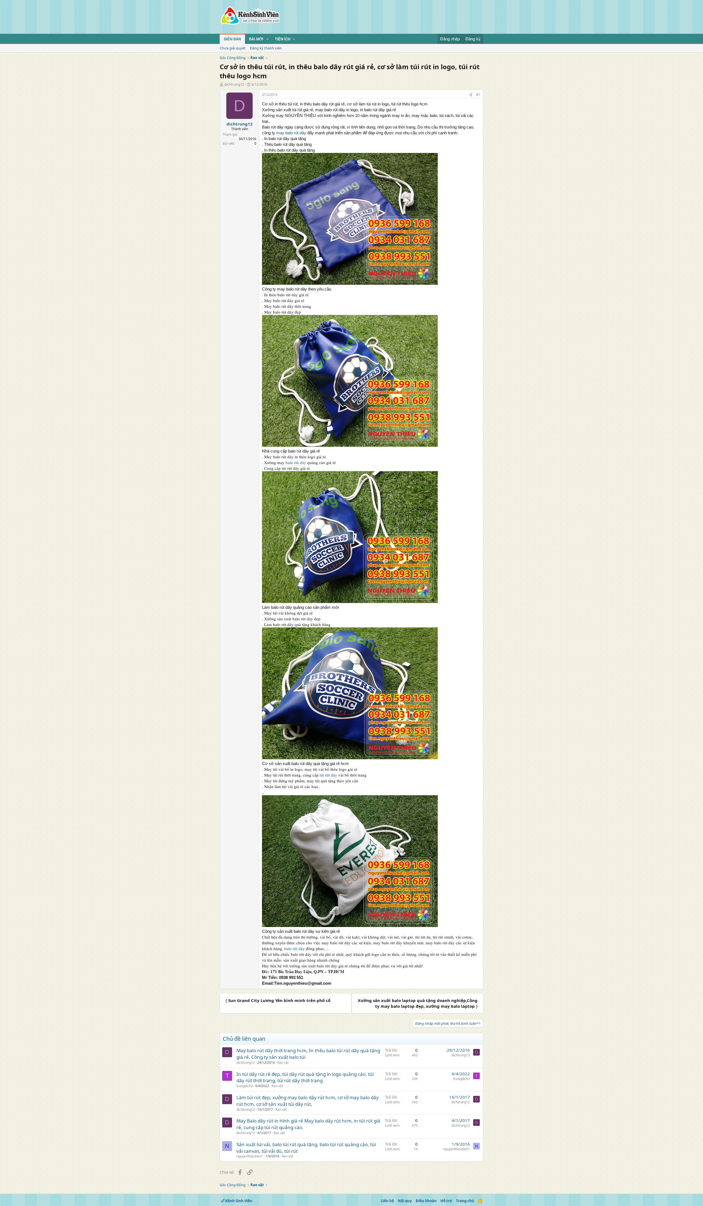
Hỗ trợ (446, 1200)
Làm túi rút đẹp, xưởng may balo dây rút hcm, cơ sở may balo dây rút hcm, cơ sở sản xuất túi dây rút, (307, 1100)
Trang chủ (465, 1200)
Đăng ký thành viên (266, 48)
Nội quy (405, 1200)
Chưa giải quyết (233, 48)
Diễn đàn (232, 39)
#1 (478, 94)
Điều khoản (426, 1200)
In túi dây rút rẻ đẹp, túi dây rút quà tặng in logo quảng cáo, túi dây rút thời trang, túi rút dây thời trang (305, 1077)
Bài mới (256, 39)
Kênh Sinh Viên (238, 1200)
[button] (267, 39)
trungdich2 (244, 1086)
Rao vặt (283, 1062)
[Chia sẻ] (470, 95)
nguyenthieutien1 (249, 1156)
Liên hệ (387, 1200)
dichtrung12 (234, 84)
